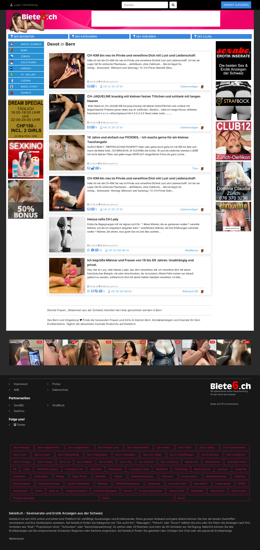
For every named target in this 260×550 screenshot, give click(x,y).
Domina (128, 490)
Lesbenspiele (222, 483)
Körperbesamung (216, 476)
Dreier (26, 469)
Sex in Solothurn (236, 454)
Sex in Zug (126, 461)
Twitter (21, 424)
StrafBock (58, 405)
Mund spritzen (202, 469)
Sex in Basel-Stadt (138, 447)
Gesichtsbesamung (142, 476)
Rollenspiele (115, 469)
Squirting (239, 476)
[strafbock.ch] (233, 100)
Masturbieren (212, 461)
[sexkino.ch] (25, 159)
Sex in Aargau (21, 447)
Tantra (38, 490)
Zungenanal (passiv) (150, 490)
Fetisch (118, 476)
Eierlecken (162, 469)
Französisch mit (74, 469)
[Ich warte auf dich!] (233, 230)
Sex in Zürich (146, 461)
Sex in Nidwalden (97, 454)
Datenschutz (60, 389)
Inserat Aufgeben (236, 4)
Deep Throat (80, 476)
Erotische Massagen (105, 490)
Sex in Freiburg (169, 461)
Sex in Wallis (106, 461)
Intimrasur (167, 476)
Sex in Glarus (207, 447)
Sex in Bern (163, 447)
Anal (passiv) (20, 490)
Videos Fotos (217, 490)
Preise (56, 384)
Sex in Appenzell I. (79, 447)
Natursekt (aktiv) (237, 461)
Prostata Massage (23, 498)
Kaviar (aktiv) (189, 476)
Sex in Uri (64, 461)
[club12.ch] (233, 140)
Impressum (21, 384)
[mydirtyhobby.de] (25, 199)
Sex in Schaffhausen (181, 454)
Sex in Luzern (42, 454)
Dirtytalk (100, 476)
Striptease (96, 469)
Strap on (54, 490)
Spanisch (222, 469)
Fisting (60, 476)
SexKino (19, 411)
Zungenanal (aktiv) (76, 490)
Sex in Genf (184, 447)
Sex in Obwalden (125, 454)
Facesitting (181, 469)
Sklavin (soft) (176, 490)
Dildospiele (197, 490)
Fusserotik (241, 469)
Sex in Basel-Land (108, 447)
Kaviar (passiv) (21, 483)
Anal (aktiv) (200, 483)
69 (14, 469)
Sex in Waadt (84, 461)
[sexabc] (233, 60)
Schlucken (19, 476)
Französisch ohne (139, 469)
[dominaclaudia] (233, 181)
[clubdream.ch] (25, 119)
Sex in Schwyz (210, 454)
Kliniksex (103, 483)
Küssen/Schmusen (49, 483)
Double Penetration (79, 483)
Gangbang (154, 483)
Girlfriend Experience (128, 483)
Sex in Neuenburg (68, 454)
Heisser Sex (191, 461)
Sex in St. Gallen (152, 454)
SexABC (19, 405)
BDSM (241, 483)
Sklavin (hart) (239, 490)
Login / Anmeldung (25, 5)
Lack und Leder (177, 483)
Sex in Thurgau (22, 461)
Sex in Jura (19, 454)
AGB (16, 389)
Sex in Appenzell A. (49, 447)
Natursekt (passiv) (47, 469)
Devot (106, 498)
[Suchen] (173, 5)
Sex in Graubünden (234, 447)
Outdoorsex (41, 476)
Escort (181, 498)
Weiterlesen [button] (16, 538)
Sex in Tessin (45, 461)
